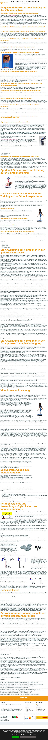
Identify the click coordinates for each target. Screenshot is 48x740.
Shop (12, 1)
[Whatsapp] (15, 717)
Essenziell (15, 734)
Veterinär (25, 3)
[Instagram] (13, 717)
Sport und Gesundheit (19, 1)
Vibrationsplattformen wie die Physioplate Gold (8, 139)
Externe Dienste (33, 734)
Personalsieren (24, 738)
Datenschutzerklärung (30, 732)
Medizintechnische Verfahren (32, 1)
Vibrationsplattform (12, 15)
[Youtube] (17, 717)
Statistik (23, 734)
